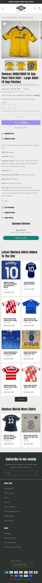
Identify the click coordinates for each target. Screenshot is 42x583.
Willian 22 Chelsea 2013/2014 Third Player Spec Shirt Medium (10, 437)
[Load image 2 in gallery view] (21, 66)
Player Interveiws (9, 538)
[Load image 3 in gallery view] (32, 66)
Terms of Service (9, 507)
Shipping (10, 91)
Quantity (4, 102)
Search (6, 498)
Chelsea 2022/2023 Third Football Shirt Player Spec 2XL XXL (31, 437)
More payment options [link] (21, 127)
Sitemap (6, 502)
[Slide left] (2, 66)
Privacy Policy (8, 521)
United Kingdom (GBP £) (20, 565)
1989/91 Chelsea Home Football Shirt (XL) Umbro (31, 319)
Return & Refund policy (11, 511)
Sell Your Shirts (9, 493)
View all (21, 399)
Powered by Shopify (27, 579)
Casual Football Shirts (18, 579)
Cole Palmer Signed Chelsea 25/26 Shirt (29, 283)
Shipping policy (9, 516)
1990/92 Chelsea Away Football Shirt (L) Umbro (10, 319)
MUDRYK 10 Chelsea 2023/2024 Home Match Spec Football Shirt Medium (10, 285)
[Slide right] (40, 66)
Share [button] (6, 201)
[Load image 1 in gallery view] (10, 66)
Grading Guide (9, 488)
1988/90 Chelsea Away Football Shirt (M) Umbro (10, 386)
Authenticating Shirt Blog (12, 547)
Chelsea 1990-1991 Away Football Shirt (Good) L (30, 386)
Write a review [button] (21, 238)
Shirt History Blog (10, 542)
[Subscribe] (35, 473)
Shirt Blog (7, 533)
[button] (2, 8)
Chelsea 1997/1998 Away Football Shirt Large (30, 353)
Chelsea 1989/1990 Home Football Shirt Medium (10, 353)
